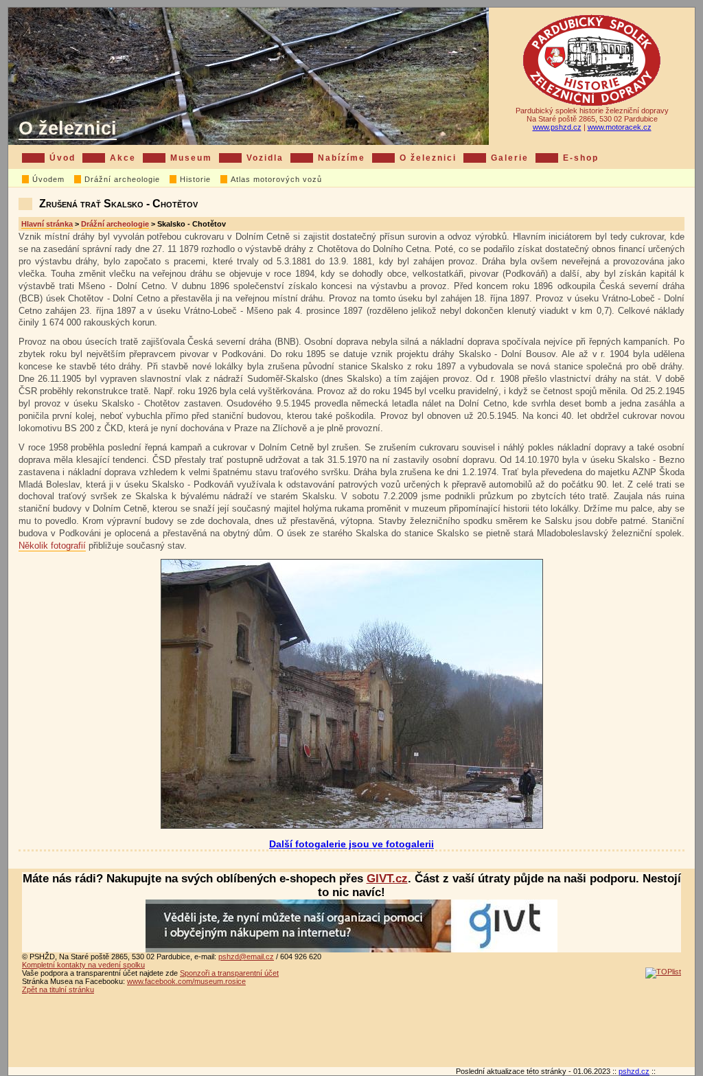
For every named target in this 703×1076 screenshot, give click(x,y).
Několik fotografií (52, 545)
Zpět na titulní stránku (58, 989)
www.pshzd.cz (557, 127)
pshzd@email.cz (246, 956)
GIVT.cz (387, 878)
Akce (123, 158)
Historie (195, 179)
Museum (191, 158)
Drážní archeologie (122, 179)
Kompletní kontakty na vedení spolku (83, 965)
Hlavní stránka (47, 224)
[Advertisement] (351, 1033)
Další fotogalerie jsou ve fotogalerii (351, 844)
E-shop (581, 158)
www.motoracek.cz (620, 127)
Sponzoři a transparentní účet (229, 973)
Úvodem (48, 179)
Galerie (510, 158)
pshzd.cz (634, 1071)
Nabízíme (341, 158)
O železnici (68, 128)
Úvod (62, 158)
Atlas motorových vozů (276, 179)
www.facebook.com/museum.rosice (186, 981)
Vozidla (265, 158)
